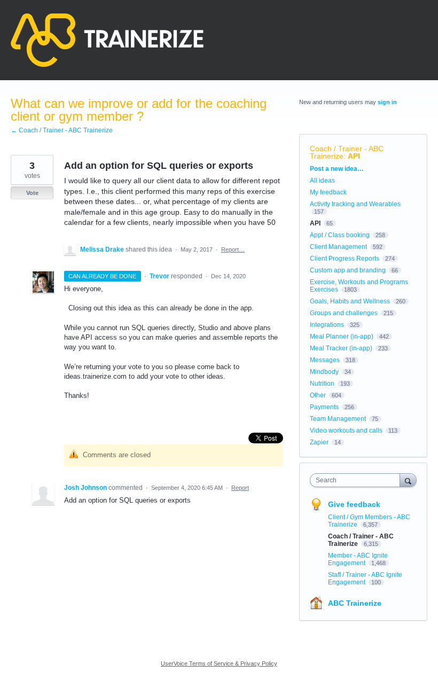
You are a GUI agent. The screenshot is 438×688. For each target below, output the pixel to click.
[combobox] (357, 480)
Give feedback (354, 504)
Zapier (319, 442)
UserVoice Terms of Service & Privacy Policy (219, 663)
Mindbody (324, 372)
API (354, 156)
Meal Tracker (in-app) (341, 348)
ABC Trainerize (354, 603)
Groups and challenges (344, 313)
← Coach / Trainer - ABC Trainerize (62, 130)
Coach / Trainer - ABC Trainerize (347, 152)
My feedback (328, 192)
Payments (324, 407)
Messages (325, 360)
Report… (233, 249)
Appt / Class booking (340, 235)
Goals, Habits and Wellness (350, 301)
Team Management (338, 419)
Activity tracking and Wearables (355, 204)
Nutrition (322, 383)
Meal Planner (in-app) (341, 336)
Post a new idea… (337, 169)
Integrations (327, 325)
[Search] (408, 480)
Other (318, 395)
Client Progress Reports (344, 258)
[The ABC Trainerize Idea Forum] (107, 40)
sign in (387, 102)
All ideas (322, 180)
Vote (32, 193)
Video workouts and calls (346, 430)
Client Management (338, 247)
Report (240, 487)
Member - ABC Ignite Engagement (358, 559)
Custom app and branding (348, 270)
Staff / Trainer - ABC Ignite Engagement (365, 578)
